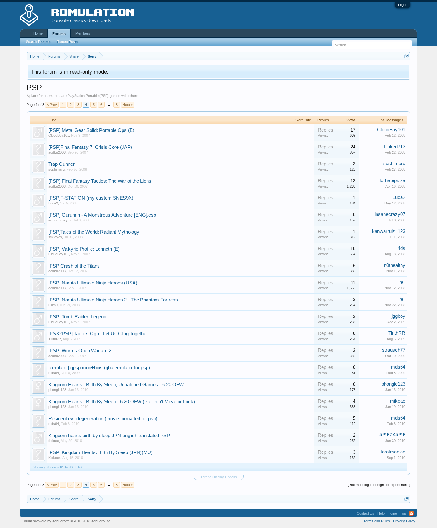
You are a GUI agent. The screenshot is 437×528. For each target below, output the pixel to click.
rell (402, 282)
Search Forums (38, 42)
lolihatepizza (392, 180)
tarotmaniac (393, 451)
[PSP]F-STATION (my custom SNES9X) (90, 198)
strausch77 (393, 350)
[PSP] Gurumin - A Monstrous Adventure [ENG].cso (102, 215)
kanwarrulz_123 (388, 231)
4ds (401, 248)
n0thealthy (394, 265)
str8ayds (55, 237)
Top (403, 513)
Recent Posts (67, 42)
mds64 (53, 373)
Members (82, 33)
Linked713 (394, 146)
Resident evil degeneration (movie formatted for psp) (102, 418)
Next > (128, 105)
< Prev (52, 105)
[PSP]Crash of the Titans (74, 265)
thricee (53, 441)
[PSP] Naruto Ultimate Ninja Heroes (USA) (92, 282)
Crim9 (53, 305)
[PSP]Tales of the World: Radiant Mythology (93, 232)
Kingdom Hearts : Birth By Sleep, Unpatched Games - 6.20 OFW (116, 384)
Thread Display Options (218, 477)
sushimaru (56, 169)
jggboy (398, 316)
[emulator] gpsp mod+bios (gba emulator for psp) (99, 367)
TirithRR (54, 339)
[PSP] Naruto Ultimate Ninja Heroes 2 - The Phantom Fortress (113, 299)
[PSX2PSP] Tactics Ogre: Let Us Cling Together (98, 333)
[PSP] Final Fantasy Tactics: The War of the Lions (99, 181)
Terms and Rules (376, 521)
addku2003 (57, 152)
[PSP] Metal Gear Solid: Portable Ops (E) (91, 130)
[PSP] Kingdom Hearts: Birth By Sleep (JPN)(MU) (100, 452)
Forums (59, 34)
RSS (411, 513)
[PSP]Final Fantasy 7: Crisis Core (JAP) (90, 147)
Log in (402, 5)
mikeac (397, 401)
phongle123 (57, 390)
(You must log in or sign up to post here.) (379, 485)
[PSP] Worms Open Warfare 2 (79, 350)
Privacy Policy (404, 521)
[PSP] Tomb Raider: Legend (77, 316)
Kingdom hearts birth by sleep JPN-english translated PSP (109, 435)
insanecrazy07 (59, 220)
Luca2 (53, 203)
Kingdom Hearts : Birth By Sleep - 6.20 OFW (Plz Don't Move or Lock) (121, 401)
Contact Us (365, 513)
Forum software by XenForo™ (66, 521)
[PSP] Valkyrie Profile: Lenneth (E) (84, 249)
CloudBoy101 (58, 135)
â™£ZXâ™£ (392, 434)
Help (381, 513)
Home (38, 33)
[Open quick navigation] (406, 56)
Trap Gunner (61, 164)
